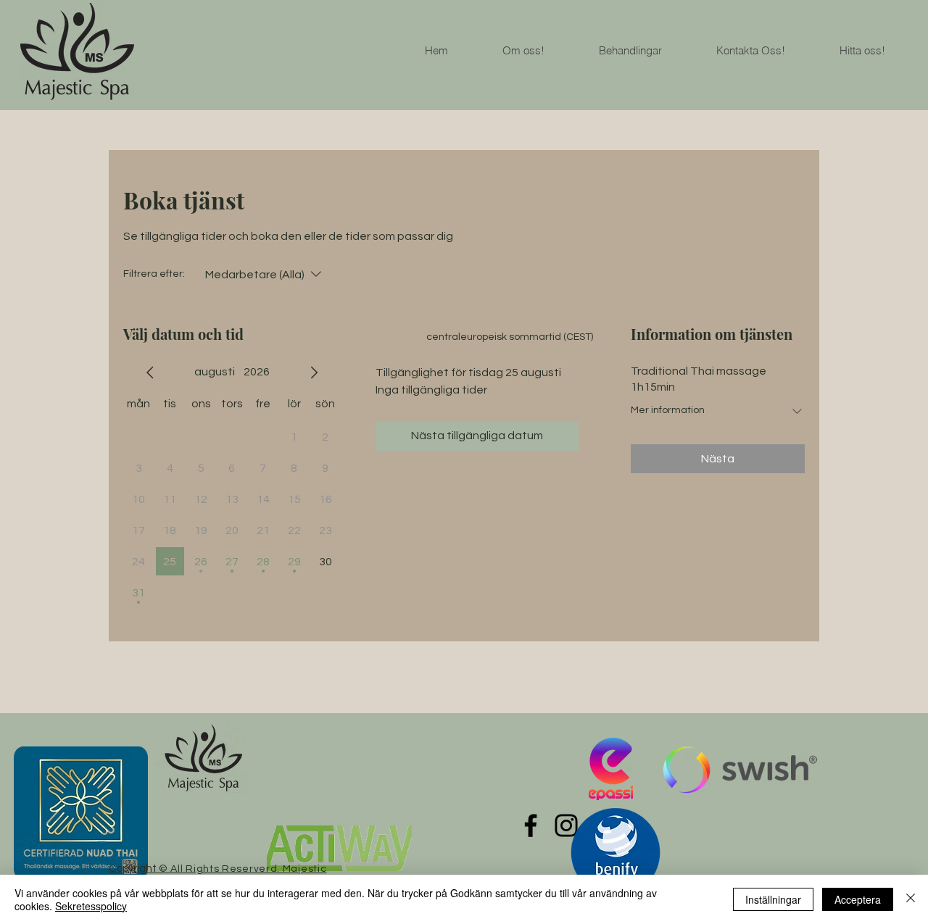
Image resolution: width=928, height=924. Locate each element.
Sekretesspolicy (91, 906)
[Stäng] (910, 899)
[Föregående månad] (150, 372)
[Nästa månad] (314, 372)
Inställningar (773, 899)
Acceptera (857, 899)
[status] (509, 337)
